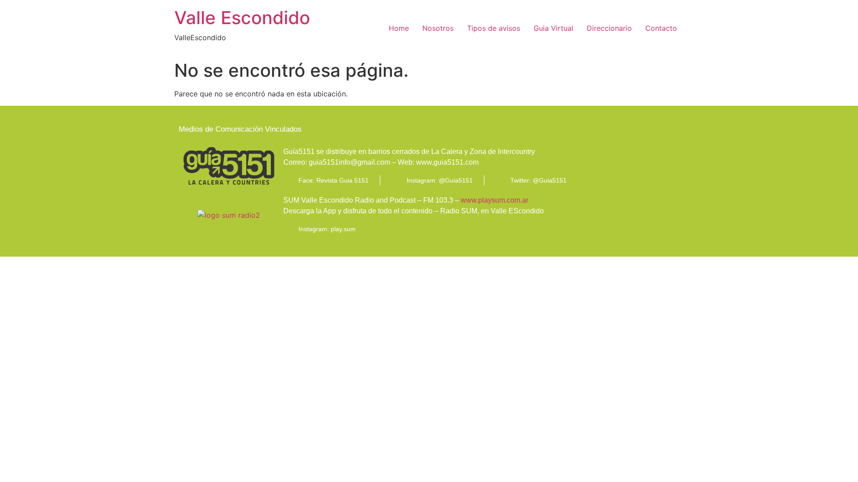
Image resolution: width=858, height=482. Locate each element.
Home (399, 28)
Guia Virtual (553, 28)
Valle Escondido (242, 18)
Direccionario (609, 28)
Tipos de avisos (493, 28)
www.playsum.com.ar (494, 200)
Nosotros (438, 28)
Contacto (661, 28)
